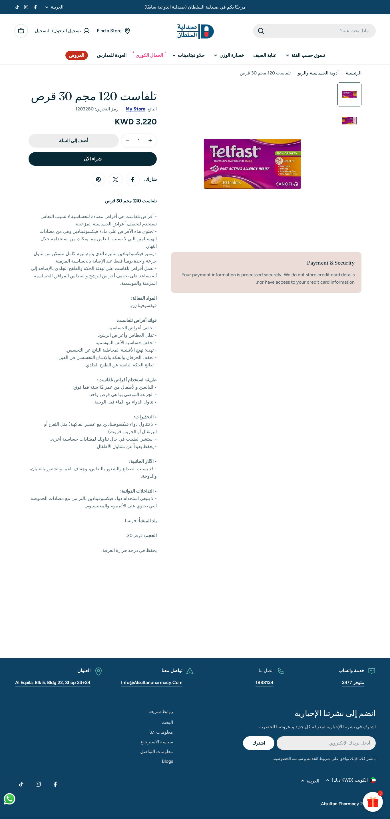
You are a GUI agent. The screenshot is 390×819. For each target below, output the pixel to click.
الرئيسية (353, 73)
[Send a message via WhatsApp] (9, 799)
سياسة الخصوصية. (288, 758)
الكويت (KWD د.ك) (350, 780)
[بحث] (261, 30)
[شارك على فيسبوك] (133, 179)
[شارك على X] (115, 179)
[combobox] (314, 31)
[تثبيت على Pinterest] (98, 179)
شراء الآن (93, 159)
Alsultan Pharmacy (340, 803)
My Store (135, 109)
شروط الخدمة (319, 758)
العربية (57, 7)
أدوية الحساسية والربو (318, 73)
